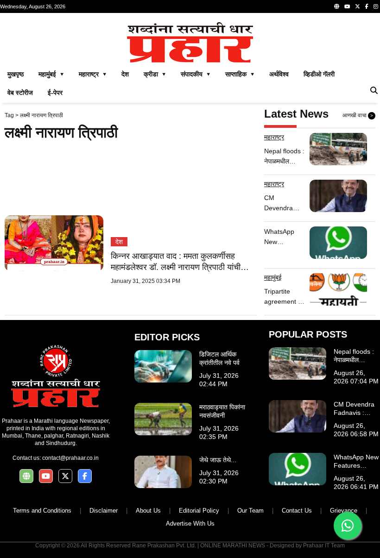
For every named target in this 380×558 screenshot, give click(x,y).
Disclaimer (103, 510)
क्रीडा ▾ (155, 74)
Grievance (343, 510)
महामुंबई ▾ (51, 74)
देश (125, 74)
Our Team (250, 510)
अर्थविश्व (279, 74)
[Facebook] (366, 6)
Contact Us (297, 510)
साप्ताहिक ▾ (239, 74)
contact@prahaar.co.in (70, 458)
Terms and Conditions (42, 510)
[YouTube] (347, 6)
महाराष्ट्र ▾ (93, 74)
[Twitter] (357, 6)
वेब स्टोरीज (20, 92)
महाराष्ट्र (274, 137)
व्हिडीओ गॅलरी (319, 74)
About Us (148, 510)
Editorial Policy (199, 510)
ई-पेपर (55, 92)
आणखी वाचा (357, 115)
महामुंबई (273, 277)
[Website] (336, 6)
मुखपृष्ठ (15, 74)
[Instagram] (376, 6)
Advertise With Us (190, 523)
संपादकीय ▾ (195, 74)
